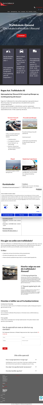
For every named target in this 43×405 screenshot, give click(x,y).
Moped (13, 159)
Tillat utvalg (21, 214)
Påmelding (30, 11)
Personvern (17, 375)
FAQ (27, 11)
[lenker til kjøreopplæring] (8, 51)
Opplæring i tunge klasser (30, 159)
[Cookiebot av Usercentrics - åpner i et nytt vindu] (37, 189)
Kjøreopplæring (14, 11)
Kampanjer (23, 11)
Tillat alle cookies (35, 214)
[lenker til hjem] (8, 3)
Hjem (9, 11)
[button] (21, 35)
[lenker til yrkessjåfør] (34, 51)
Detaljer (38, 211)
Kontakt (34, 11)
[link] (8, 11)
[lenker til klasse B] (21, 51)
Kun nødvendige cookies (8, 214)
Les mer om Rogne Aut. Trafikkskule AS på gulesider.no (21, 403)
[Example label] (41, 9)
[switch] (16, 207)
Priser (19, 11)
